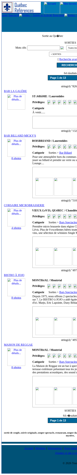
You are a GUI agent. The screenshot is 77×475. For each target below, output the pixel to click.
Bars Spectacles (68, 222)
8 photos (16, 158)
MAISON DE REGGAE (18, 344)
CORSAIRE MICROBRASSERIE (24, 205)
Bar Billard (65, 152)
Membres (40, 448)
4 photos (16, 227)
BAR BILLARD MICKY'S (20, 135)
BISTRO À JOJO (14, 275)
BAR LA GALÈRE (15, 91)
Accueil (28, 448)
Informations (55, 448)
